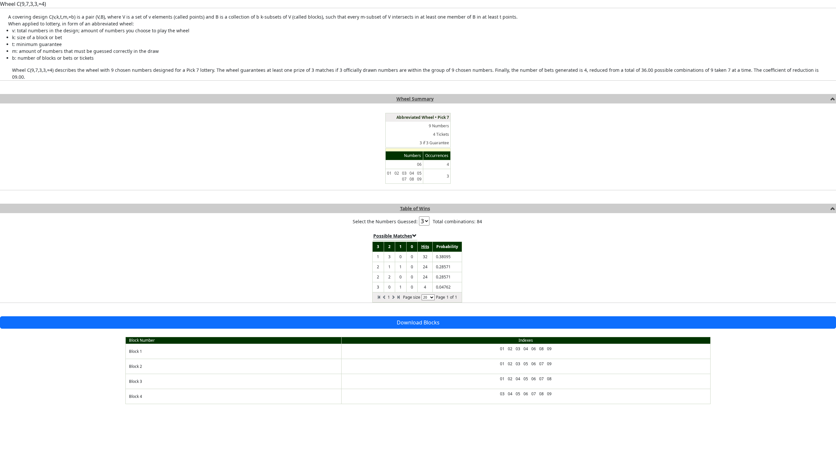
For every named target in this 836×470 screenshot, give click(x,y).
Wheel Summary (415, 99)
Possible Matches (392, 236)
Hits (425, 246)
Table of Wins (415, 208)
